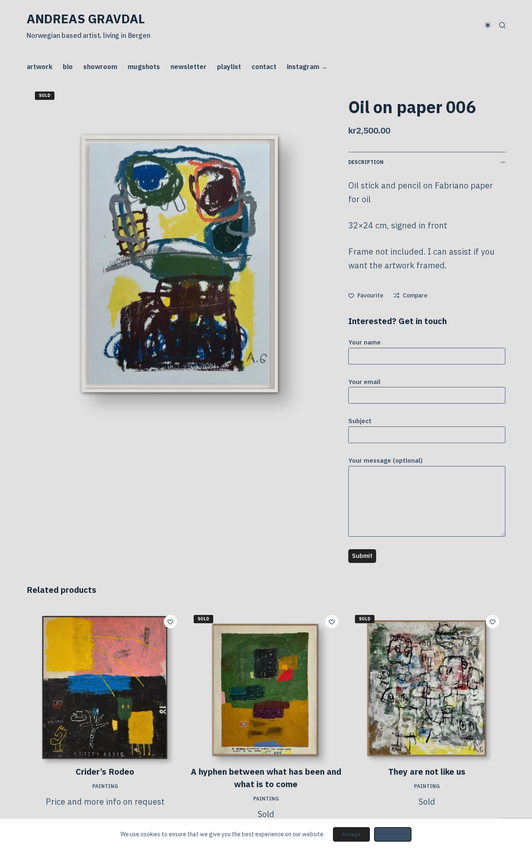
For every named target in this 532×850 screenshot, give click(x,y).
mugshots (144, 66)
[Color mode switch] (488, 25)
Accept (351, 834)
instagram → (307, 66)
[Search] (502, 25)
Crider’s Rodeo (105, 771)
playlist (229, 66)
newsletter (188, 66)
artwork (39, 66)
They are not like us (427, 771)
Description (366, 162)
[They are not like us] (427, 687)
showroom (100, 66)
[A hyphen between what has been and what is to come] (265, 687)
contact (263, 66)
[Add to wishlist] (170, 621)
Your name (364, 342)
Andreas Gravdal (86, 18)
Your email (364, 382)
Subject (360, 421)
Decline (392, 834)
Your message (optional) (385, 460)
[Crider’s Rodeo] (105, 687)
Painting (105, 786)
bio (68, 66)
